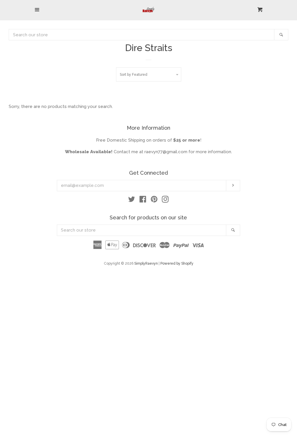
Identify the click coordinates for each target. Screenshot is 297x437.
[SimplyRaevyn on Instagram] (165, 200)
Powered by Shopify (176, 263)
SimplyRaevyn (146, 263)
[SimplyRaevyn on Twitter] (131, 200)
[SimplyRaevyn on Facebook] (142, 200)
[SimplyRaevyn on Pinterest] (154, 200)
